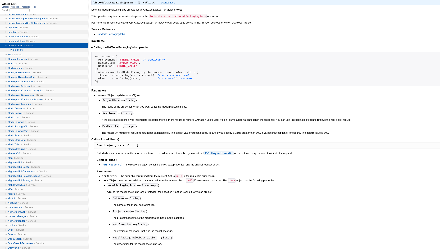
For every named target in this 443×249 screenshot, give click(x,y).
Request (170, 2)
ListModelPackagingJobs (111, 34)
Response (115, 164)
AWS (162, 2)
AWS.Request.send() (219, 153)
